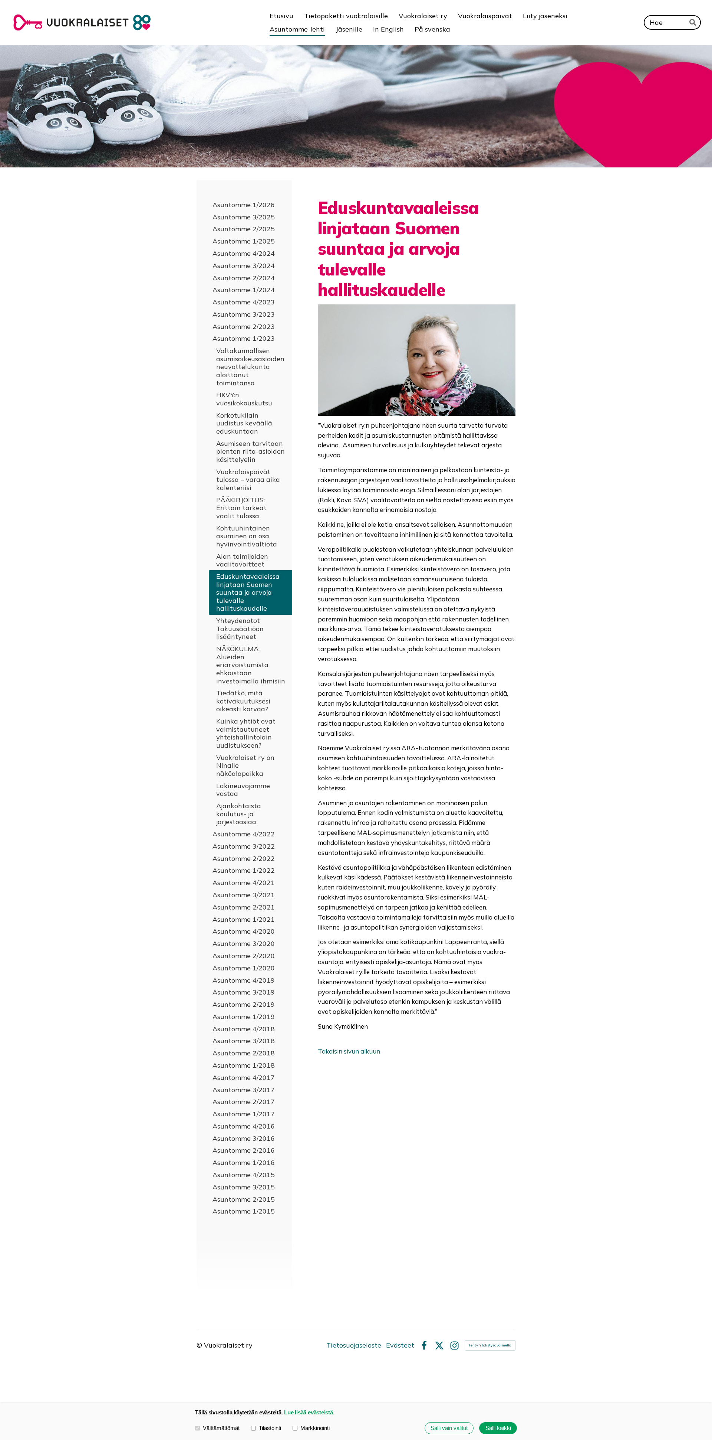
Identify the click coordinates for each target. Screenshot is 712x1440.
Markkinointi (315, 1428)
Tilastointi (270, 1428)
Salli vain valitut (449, 1428)
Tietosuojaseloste (353, 1345)
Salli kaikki (498, 1428)
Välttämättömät (221, 1428)
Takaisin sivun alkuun (349, 1051)
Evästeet (400, 1345)
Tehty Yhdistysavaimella (490, 1345)
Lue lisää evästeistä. (309, 1412)
